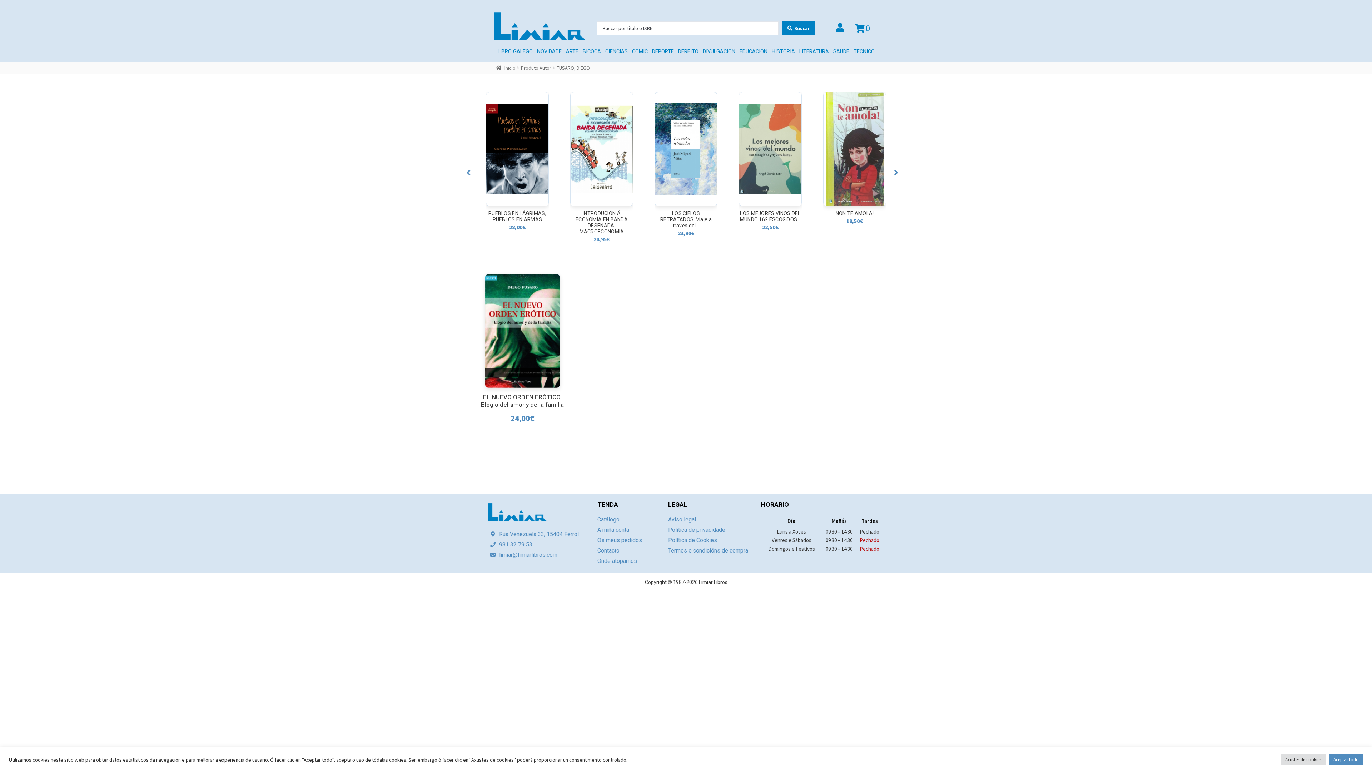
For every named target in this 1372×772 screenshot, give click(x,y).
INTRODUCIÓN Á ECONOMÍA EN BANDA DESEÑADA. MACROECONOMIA (517, 222)
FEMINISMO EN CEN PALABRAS (855, 216)
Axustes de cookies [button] (1303, 760)
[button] (468, 172)
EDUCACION (753, 52)
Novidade (549, 52)
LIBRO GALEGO (515, 52)
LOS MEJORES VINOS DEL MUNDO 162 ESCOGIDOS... (686, 216)
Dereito (688, 52)
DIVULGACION (719, 52)
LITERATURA (814, 52)
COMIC (640, 52)
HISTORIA (783, 52)
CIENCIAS (616, 52)
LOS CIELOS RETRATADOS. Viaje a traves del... (601, 219)
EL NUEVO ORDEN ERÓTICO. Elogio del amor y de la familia (522, 401)
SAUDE (841, 52)
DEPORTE (663, 52)
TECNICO (864, 52)
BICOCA (592, 52)
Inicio (510, 68)
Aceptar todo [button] (1346, 760)
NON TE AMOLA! (770, 213)
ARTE (572, 52)
